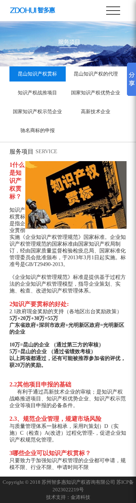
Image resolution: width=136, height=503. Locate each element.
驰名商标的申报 (37, 130)
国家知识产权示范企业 (37, 111)
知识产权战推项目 (37, 92)
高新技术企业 (95, 111)
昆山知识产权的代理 (96, 74)
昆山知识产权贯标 (37, 74)
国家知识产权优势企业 (95, 92)
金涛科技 (80, 497)
